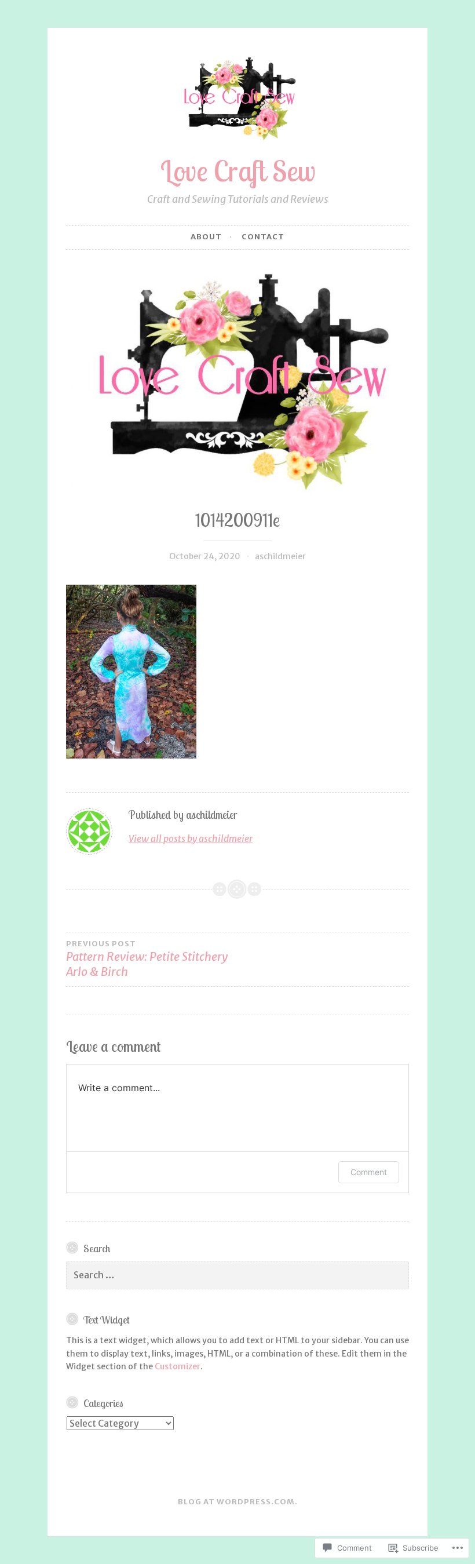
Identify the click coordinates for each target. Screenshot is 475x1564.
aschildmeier (280, 556)
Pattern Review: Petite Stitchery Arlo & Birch (147, 959)
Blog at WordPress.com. (238, 1502)
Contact (263, 237)
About (206, 237)
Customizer (177, 1366)
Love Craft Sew (237, 170)
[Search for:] (237, 1275)
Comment (368, 1172)
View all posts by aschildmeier (191, 838)
